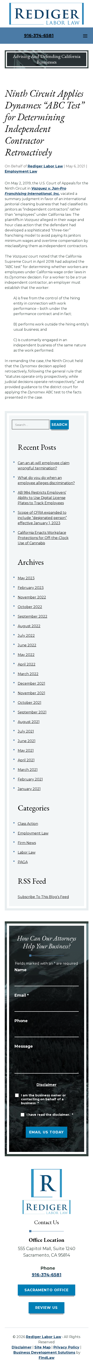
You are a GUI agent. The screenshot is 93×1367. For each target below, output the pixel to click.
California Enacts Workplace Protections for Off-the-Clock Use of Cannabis (43, 538)
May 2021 (26, 750)
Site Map (42, 1347)
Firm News (27, 843)
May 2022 (26, 655)
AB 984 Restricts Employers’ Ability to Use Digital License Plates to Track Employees (42, 498)
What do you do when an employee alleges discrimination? (46, 480)
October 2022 (30, 607)
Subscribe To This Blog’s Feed (43, 897)
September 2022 (32, 616)
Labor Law (26, 852)
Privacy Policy (66, 1347)
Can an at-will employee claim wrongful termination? (43, 465)
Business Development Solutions (44, 1352)
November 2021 (31, 693)
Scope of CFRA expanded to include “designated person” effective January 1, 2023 (42, 518)
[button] (85, 35)
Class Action (28, 824)
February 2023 (31, 588)
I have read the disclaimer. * (50, 1115)
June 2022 (27, 645)
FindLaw (47, 1358)
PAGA (23, 862)
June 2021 (26, 741)
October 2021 (29, 703)
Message (23, 1046)
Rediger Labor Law (45, 166)
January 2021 (29, 789)
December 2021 (31, 683)
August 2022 (29, 626)
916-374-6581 (39, 35)
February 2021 (30, 779)
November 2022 (32, 597)
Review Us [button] (46, 1308)
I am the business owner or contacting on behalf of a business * (43, 1099)
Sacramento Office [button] (46, 1290)
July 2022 (26, 636)
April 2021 (26, 760)
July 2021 (26, 731)
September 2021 (32, 712)
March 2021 (28, 770)
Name (20, 970)
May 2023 (26, 578)
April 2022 (26, 664)
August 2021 (29, 722)
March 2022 (28, 674)
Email (21, 995)
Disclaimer (46, 1085)
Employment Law (21, 171)
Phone (21, 1020)
